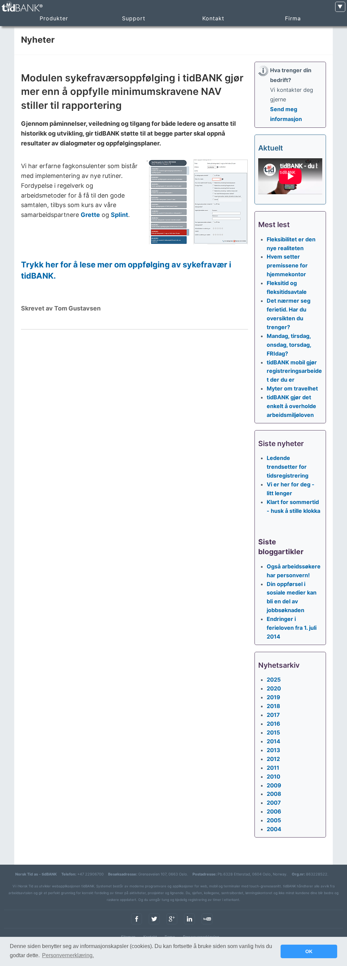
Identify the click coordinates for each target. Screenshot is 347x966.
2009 (274, 785)
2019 (273, 697)
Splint (119, 214)
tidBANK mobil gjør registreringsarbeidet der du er (294, 371)
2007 (274, 802)
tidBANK (21, 6)
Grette (90, 214)
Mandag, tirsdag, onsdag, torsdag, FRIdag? (289, 345)
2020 (274, 688)
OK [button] (308, 951)
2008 (274, 793)
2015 (273, 732)
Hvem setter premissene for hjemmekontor (287, 265)
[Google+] (172, 924)
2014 (273, 741)
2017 (273, 714)
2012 (273, 759)
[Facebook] (136, 924)
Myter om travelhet (292, 388)
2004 (274, 829)
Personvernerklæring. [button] (68, 955)
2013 (273, 750)
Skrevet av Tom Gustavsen (61, 308)
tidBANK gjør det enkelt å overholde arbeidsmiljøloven (291, 406)
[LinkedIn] (189, 924)
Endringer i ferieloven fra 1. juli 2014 (292, 628)
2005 (274, 820)
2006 (274, 811)
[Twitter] (154, 924)
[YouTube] (207, 924)
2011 (273, 767)
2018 (273, 706)
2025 (274, 679)
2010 (273, 776)
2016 (273, 723)
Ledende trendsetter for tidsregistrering (287, 467)
